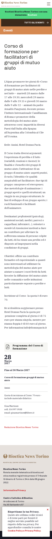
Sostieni (32, 15)
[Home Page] (14, 4)
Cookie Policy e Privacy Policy (24, 530)
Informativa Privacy (14, 490)
